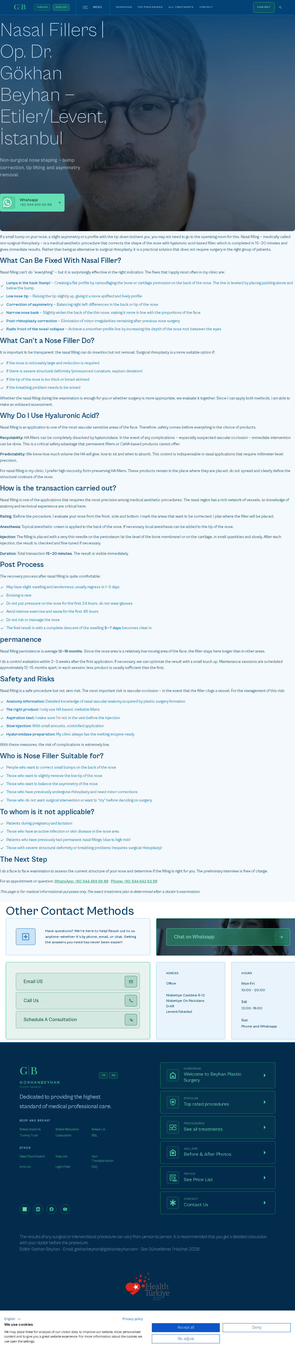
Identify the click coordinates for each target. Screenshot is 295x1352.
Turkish (42, 7)
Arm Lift (25, 1167)
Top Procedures (150, 7)
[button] (12, 1319)
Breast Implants (30, 1129)
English (61, 7)
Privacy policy (132, 1319)
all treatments (181, 7)
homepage (124, 7)
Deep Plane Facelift (32, 1156)
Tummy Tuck (29, 1135)
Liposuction (63, 1135)
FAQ (94, 1167)
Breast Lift (98, 1129)
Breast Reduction (67, 1129)
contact (206, 7)
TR (103, 1075)
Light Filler (63, 1167)
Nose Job (61, 1156)
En (113, 1075)
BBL (94, 1135)
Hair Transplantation (103, 1158)
